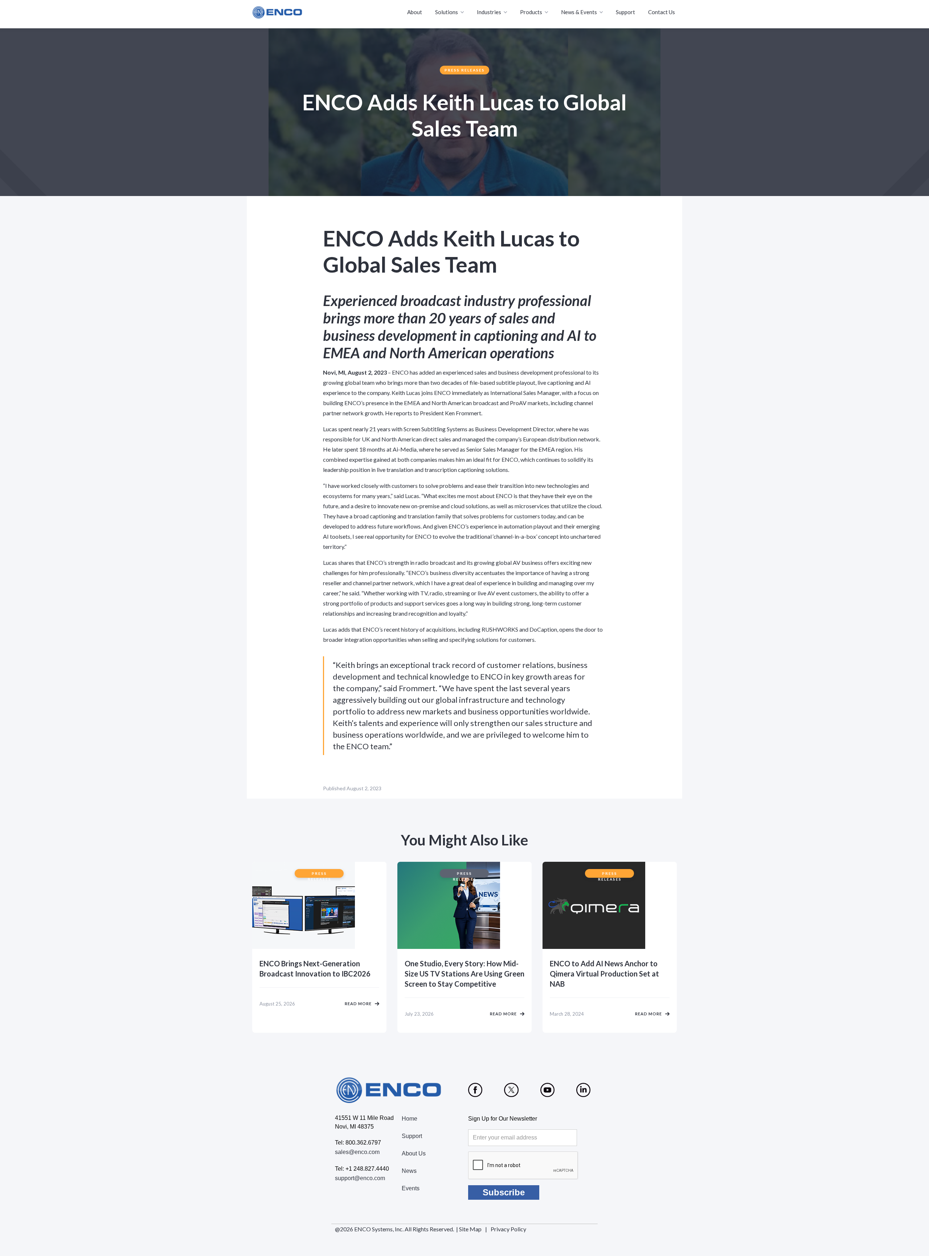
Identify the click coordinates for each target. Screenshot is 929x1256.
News (409, 1171)
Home (409, 1119)
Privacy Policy (508, 1229)
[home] (277, 12)
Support (625, 12)
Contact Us (661, 12)
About (414, 12)
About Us (414, 1153)
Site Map (470, 1229)
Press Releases (465, 70)
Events (411, 1188)
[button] (450, 12)
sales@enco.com (357, 1152)
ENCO (400, 372)
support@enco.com (360, 1178)
